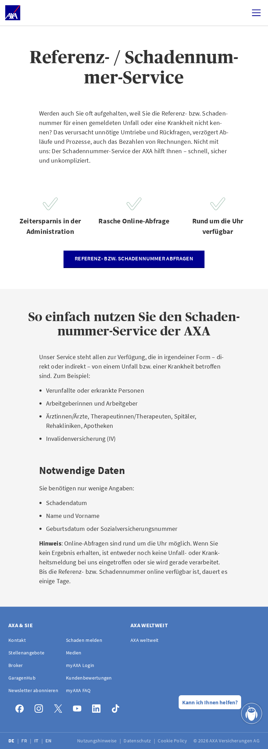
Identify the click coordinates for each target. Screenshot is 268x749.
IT (37, 740)
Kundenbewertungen (89, 678)
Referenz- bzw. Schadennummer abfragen (134, 258)
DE (12, 740)
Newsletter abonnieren (33, 690)
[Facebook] (21, 707)
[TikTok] (117, 707)
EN (49, 740)
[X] (60, 707)
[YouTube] (79, 707)
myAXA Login (80, 665)
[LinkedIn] (98, 707)
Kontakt (17, 640)
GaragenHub (22, 678)
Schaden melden (84, 640)
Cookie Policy (173, 740)
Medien (74, 653)
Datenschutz (138, 740)
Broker (15, 665)
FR (24, 740)
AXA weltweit (144, 640)
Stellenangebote (26, 653)
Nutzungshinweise (97, 740)
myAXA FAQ (78, 690)
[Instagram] (41, 707)
